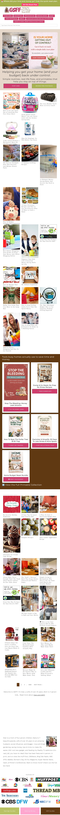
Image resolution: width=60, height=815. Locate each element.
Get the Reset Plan (30, 5)
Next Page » (38, 684)
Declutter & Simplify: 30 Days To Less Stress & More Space (44, 440)
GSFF (17, 9)
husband (6, 744)
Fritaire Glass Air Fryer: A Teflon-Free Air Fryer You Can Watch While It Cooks (12, 646)
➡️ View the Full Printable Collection (22, 485)
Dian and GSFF (39, 695)
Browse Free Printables (44, 85)
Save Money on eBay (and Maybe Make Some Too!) (47, 644)
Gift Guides (50, 811)
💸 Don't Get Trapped (16, 445)
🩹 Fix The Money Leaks (16, 409)
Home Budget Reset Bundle (16, 475)
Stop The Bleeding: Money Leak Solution (16, 404)
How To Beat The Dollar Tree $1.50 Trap (16, 440)
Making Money (30, 811)
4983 (29, 684)
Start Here (16, 85)
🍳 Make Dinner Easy (45, 391)
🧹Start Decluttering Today (44, 445)
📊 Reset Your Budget (15, 479)
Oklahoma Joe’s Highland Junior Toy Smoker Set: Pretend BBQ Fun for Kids (11, 673)
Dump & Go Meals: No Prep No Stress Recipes (44, 386)
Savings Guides (9, 811)
